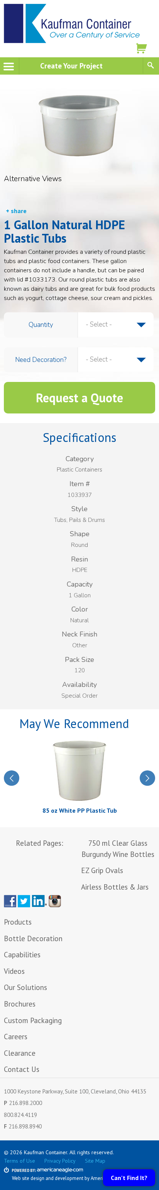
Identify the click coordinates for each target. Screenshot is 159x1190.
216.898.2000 (25, 1103)
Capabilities (22, 954)
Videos (14, 971)
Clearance (20, 1053)
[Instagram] (56, 901)
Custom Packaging (34, 1020)
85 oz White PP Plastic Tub (79, 810)
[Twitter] (24, 901)
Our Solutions (25, 987)
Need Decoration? (40, 359)
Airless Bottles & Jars (115, 887)
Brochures (20, 1003)
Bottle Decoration (33, 938)
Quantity (41, 324)
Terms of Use (19, 1160)
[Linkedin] (39, 901)
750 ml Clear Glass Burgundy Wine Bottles (117, 848)
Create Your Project (71, 65)
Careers (15, 1036)
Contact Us (21, 1069)
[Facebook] (10, 901)
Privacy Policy (60, 1160)
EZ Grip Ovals (102, 870)
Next (147, 778)
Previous (11, 778)
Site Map (95, 1160)
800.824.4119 (20, 1114)
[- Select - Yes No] (116, 359)
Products (18, 922)
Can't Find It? (129, 1178)
